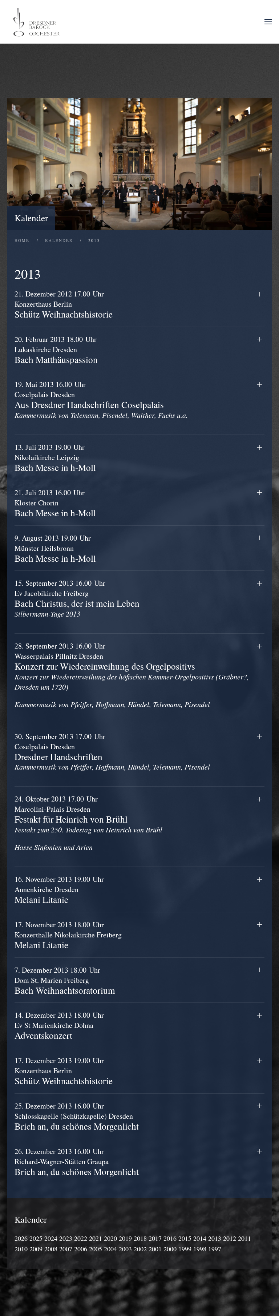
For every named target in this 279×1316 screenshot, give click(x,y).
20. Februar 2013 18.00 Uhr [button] (56, 349)
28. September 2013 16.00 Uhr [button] (132, 675)
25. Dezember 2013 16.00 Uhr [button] (77, 1116)
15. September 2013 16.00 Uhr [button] (77, 598)
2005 (95, 1248)
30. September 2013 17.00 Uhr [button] (112, 751)
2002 (140, 1248)
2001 (155, 1248)
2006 (80, 1248)
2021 (95, 1238)
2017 (155, 1238)
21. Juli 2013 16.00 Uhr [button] (55, 503)
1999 (184, 1248)
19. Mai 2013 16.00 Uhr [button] (101, 399)
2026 (21, 1238)
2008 (50, 1248)
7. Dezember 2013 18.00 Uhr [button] (65, 980)
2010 (21, 1248)
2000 (170, 1248)
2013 (214, 1238)
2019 (125, 1238)
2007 (65, 1248)
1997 (214, 1248)
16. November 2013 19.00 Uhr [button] (59, 889)
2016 (170, 1238)
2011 (244, 1238)
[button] (268, 22)
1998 (199, 1248)
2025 (36, 1238)
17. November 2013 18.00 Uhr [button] (68, 935)
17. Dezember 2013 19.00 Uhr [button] (64, 1070)
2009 (36, 1248)
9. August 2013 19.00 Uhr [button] (55, 548)
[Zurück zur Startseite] (37, 22)
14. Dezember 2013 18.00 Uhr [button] (59, 1025)
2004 (110, 1248)
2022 (80, 1238)
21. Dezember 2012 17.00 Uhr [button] (64, 304)
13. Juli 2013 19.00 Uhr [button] (55, 457)
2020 (110, 1238)
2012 (229, 1238)
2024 (50, 1238)
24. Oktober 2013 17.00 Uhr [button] (88, 823)
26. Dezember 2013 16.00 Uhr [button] (77, 1161)
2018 (140, 1238)
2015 (184, 1238)
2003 (125, 1248)
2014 (199, 1238)
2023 (65, 1238)
